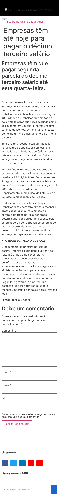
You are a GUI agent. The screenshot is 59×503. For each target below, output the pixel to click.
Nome (6, 372)
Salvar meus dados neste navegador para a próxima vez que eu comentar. (29, 415)
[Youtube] (31, 463)
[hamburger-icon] (49, 5)
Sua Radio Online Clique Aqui (25, 21)
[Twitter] (13, 463)
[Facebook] (5, 463)
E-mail (7, 385)
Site (4, 398)
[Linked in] (22, 463)
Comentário (10, 330)
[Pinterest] (39, 463)
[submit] (54, 489)
